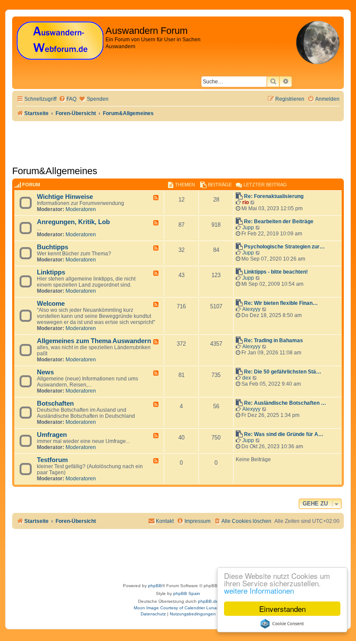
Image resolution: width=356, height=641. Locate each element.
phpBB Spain (186, 593)
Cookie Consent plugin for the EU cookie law (282, 623)
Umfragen (52, 434)
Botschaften (55, 403)
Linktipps (51, 272)
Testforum (52, 459)
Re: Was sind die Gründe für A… (283, 434)
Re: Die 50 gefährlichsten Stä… (282, 372)
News (45, 372)
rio (245, 202)
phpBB (155, 585)
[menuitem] (67, 99)
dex (246, 378)
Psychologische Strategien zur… (284, 247)
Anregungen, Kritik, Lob (73, 221)
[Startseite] (59, 41)
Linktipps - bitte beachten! (276, 272)
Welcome (51, 303)
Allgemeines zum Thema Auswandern (94, 340)
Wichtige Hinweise (65, 196)
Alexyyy (251, 309)
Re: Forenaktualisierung (273, 196)
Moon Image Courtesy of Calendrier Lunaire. (178, 607)
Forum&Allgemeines (54, 170)
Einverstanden (282, 608)
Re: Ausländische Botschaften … (285, 403)
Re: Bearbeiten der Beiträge (278, 221)
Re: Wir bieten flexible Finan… (281, 303)
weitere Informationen (259, 590)
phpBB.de (208, 601)
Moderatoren (81, 209)
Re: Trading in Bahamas (273, 340)
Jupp (248, 228)
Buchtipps (52, 247)
